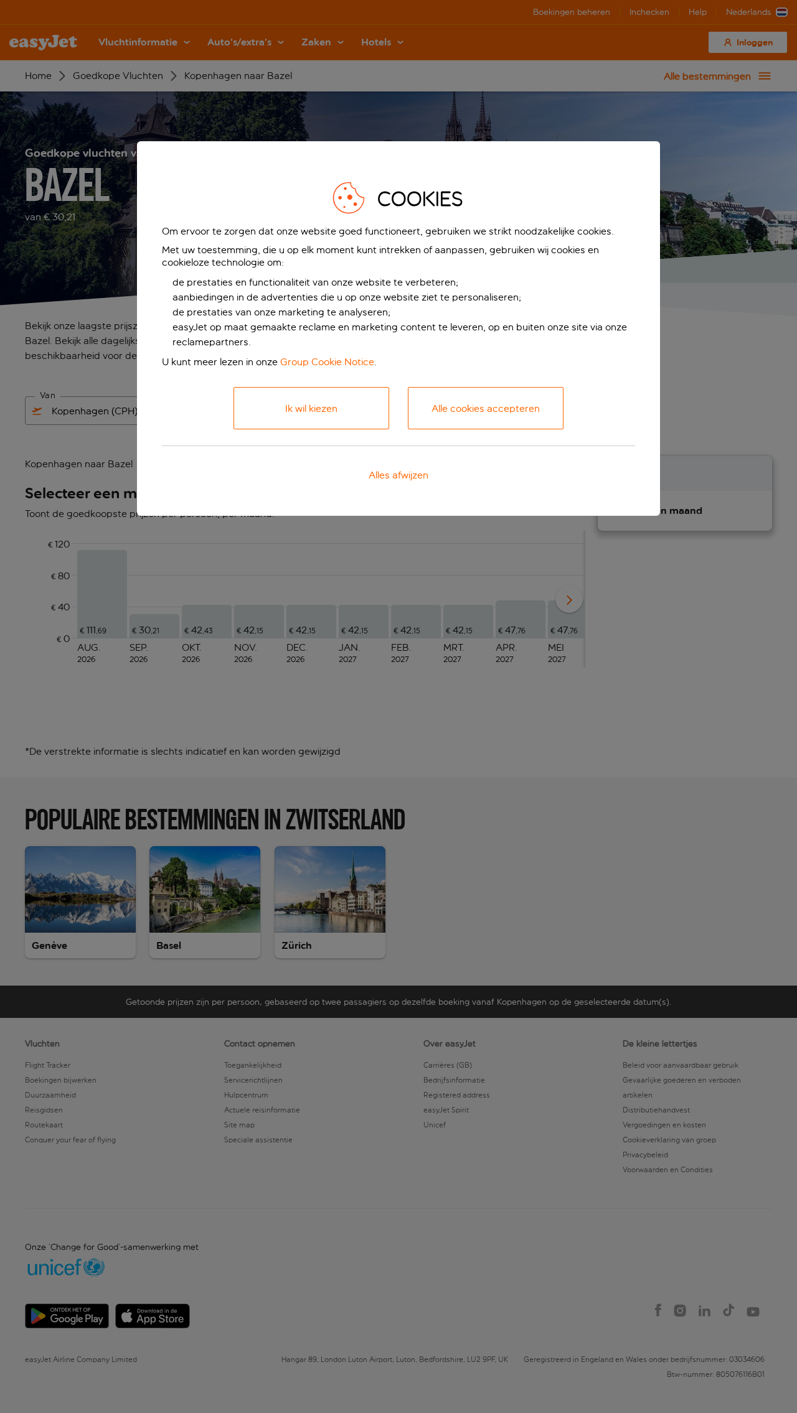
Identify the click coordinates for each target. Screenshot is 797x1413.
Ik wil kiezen (311, 408)
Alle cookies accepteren (486, 408)
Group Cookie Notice (327, 362)
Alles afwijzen (398, 475)
